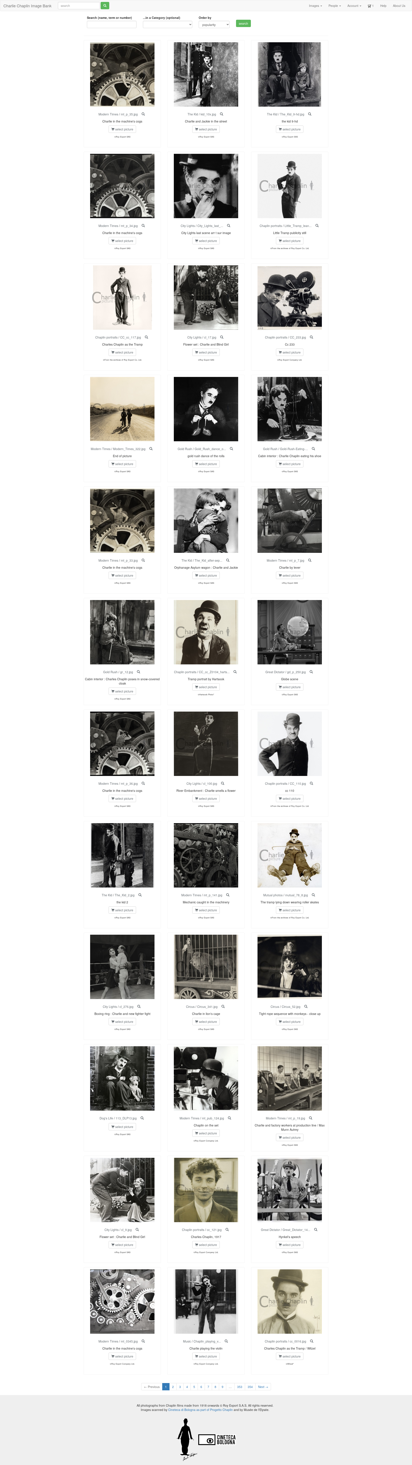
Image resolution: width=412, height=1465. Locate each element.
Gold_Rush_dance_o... (210, 449)
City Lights (188, 226)
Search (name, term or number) (109, 17)
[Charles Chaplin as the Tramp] (146, 337)
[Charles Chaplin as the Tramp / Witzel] (312, 1341)
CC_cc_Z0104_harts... (214, 672)
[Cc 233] (311, 337)
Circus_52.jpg (291, 1006)
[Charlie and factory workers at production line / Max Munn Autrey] (311, 1118)
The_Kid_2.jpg (125, 895)
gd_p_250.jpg (296, 672)
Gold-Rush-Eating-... (294, 449)
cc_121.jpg (214, 1230)
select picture (123, 129)
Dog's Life (106, 1118)
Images (314, 5)
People (334, 5)
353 (239, 1387)
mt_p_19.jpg (296, 1118)
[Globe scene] (311, 672)
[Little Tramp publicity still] (317, 226)
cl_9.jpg (126, 1230)
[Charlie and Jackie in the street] (221, 114)
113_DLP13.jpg (126, 1118)
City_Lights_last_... (210, 226)
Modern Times (108, 114)
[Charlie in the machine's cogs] (143, 114)
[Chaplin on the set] (229, 1118)
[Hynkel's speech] (316, 1230)
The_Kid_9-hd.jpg (292, 114)
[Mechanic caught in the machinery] (228, 895)
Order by (205, 17)
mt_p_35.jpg (129, 114)
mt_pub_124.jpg (213, 1118)
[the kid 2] (140, 895)
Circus (190, 1006)
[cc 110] (311, 783)
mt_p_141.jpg (213, 895)
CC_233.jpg (298, 337)
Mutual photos (273, 895)
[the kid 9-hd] (310, 114)
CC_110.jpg (298, 783)
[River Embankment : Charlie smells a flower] (223, 783)
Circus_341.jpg (207, 1006)
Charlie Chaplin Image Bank (27, 5)
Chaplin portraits (271, 226)
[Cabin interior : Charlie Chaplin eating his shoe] (313, 449)
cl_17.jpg (210, 337)
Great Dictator (275, 672)
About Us (399, 5)
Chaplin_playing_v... (207, 1341)
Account (353, 5)
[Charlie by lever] (310, 560)
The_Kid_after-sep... (208, 560)
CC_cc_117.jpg (130, 337)
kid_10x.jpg (208, 114)
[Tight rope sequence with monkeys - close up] (306, 1006)
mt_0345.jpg (129, 1341)
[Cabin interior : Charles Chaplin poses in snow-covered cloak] (138, 672)
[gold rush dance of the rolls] (231, 449)
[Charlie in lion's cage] (223, 1006)
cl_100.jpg (210, 783)
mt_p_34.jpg (129, 226)
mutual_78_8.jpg (296, 895)
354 (250, 1387)
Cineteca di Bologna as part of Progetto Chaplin (200, 1410)
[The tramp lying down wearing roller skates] (313, 895)
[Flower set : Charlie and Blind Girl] (222, 337)
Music (187, 1341)
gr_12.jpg (126, 672)
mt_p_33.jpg (129, 560)
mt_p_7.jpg (296, 560)
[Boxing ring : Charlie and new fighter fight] (139, 1006)
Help (383, 5)
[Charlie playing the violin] (226, 1341)
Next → (263, 1387)
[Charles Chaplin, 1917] (227, 1230)
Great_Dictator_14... (296, 1230)
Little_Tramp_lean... (298, 226)
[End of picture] (151, 449)
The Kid (193, 114)
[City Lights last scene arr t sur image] (229, 226)
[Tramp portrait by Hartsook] (235, 672)
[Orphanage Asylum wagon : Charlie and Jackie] (228, 560)
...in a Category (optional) (161, 17)
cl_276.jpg (126, 1006)
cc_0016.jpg (298, 1341)
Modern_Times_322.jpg (129, 449)
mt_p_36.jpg (129, 783)
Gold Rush (185, 449)
